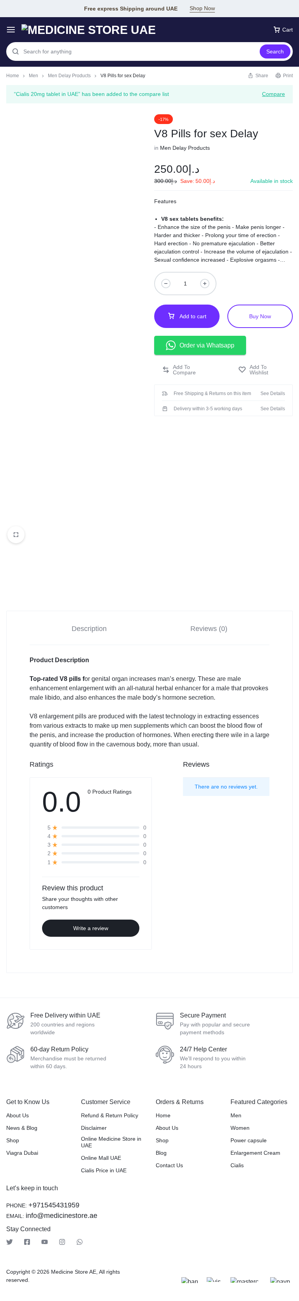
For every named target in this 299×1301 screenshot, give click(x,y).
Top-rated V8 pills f (57, 678)
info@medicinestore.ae (61, 1215)
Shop (12, 1140)
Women (240, 1128)
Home (12, 75)
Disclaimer (94, 1128)
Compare (273, 94)
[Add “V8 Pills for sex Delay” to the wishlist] (261, 369)
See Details (272, 393)
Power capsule (248, 1140)
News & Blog (21, 1128)
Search (275, 51)
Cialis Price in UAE (104, 1170)
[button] (187, 369)
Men (33, 75)
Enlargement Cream (255, 1153)
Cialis (237, 1165)
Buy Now (260, 316)
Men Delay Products (69, 75)
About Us (17, 1115)
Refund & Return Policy (109, 1115)
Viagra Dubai (22, 1153)
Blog (161, 1153)
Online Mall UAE (101, 1158)
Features (165, 201)
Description (89, 629)
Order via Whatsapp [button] (206, 345)
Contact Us (169, 1165)
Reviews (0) (208, 629)
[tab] (89, 628)
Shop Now (202, 8)
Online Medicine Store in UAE (111, 1142)
